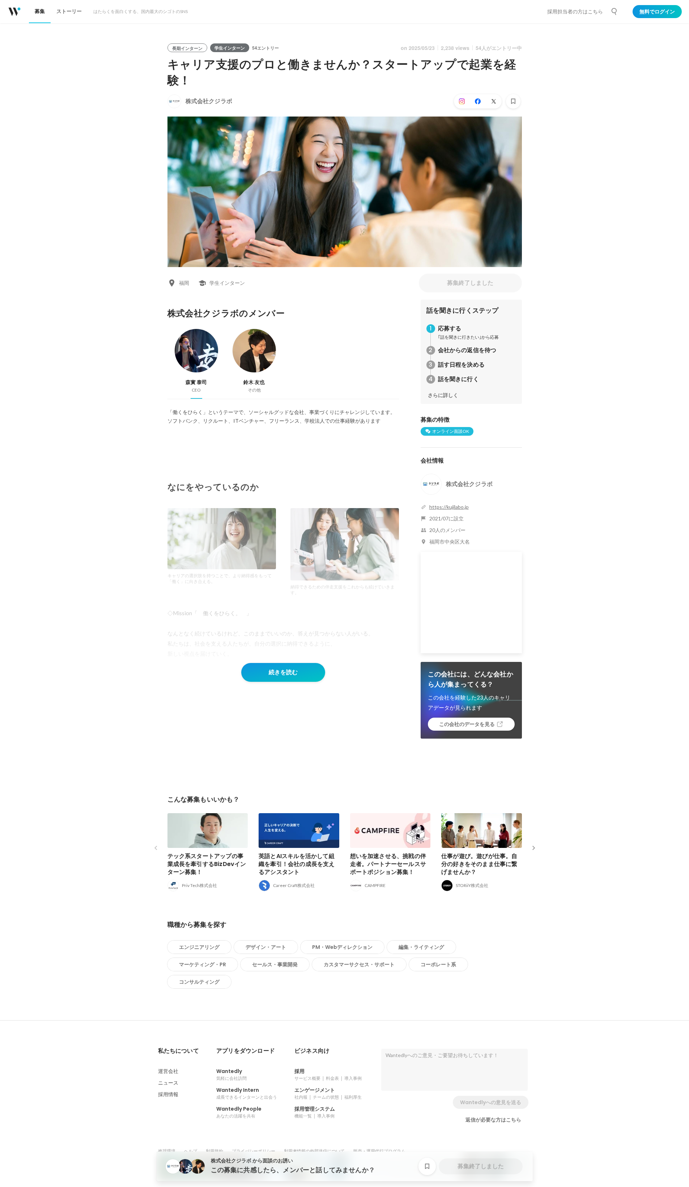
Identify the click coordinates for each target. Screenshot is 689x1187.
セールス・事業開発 (275, 964)
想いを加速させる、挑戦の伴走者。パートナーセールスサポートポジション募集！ (388, 864)
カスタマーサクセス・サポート (359, 964)
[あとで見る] (513, 101)
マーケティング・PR (202, 964)
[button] (178, 1051)
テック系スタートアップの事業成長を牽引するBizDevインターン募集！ (206, 864)
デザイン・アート (266, 947)
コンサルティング (199, 981)
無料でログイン (657, 11)
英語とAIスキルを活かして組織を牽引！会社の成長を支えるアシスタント (297, 864)
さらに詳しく (443, 395)
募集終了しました (470, 283)
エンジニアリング (199, 947)
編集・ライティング (421, 947)
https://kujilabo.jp (449, 507)
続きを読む (283, 672)
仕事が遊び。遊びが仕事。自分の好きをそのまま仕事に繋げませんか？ (479, 864)
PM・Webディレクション (342, 947)
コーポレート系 (438, 964)
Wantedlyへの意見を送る (490, 1102)
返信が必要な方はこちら (493, 1119)
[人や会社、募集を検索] (614, 11)
